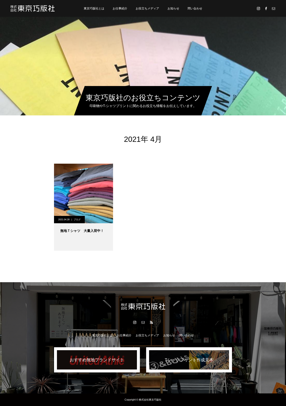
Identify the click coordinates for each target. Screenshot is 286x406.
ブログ (77, 219)
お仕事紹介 (120, 8)
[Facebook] (266, 8)
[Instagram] (258, 8)
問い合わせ (195, 8)
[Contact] (273, 8)
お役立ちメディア (147, 8)
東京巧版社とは (94, 8)
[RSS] (151, 322)
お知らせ (173, 8)
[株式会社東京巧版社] (32, 8)
